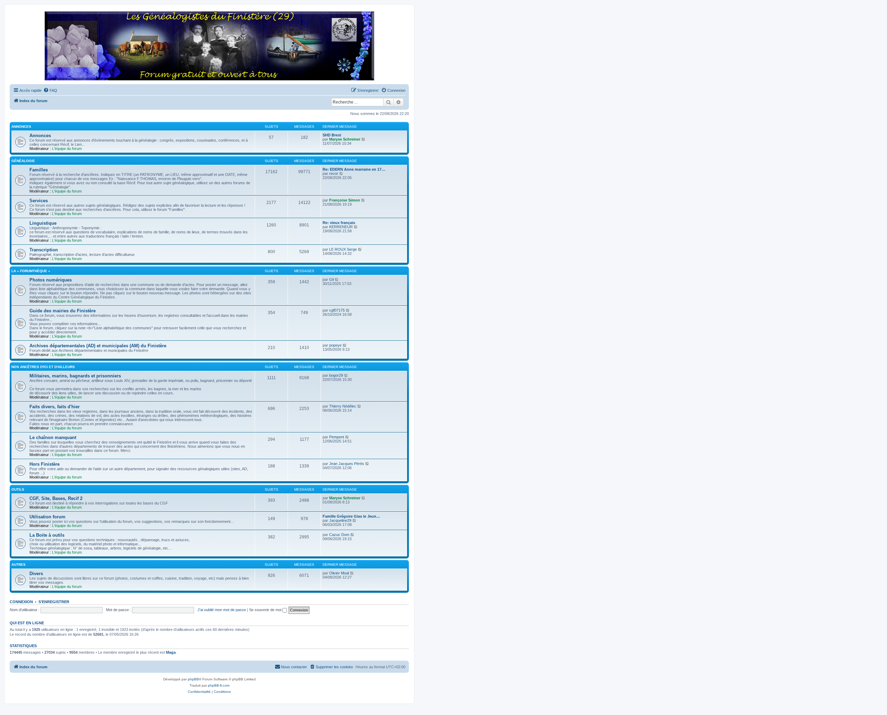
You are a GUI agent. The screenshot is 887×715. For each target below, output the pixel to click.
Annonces (21, 126)
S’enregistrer (53, 602)
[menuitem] (50, 90)
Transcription (43, 249)
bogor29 (336, 375)
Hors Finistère (44, 464)
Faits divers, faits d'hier (54, 406)
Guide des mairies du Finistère (62, 310)
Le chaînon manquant (52, 437)
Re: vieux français (339, 223)
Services (38, 200)
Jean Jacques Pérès (346, 464)
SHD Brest (332, 135)
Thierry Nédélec (342, 406)
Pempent (336, 437)
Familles (38, 169)
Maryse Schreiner (344, 139)
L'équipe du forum (67, 148)
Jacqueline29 (340, 520)
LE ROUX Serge (343, 249)
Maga (171, 652)
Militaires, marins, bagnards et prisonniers (75, 375)
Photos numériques (50, 280)
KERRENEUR (341, 227)
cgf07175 (337, 310)
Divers (36, 573)
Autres (18, 564)
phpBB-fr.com (218, 685)
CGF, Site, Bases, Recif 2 (55, 498)
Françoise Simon (344, 200)
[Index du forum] (209, 46)
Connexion (21, 602)
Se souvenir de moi (265, 610)
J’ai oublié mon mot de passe (221, 610)
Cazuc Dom (339, 535)
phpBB (193, 679)
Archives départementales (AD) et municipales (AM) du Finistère (97, 345)
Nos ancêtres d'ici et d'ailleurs (43, 367)
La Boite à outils (46, 535)
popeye (335, 345)
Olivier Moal (339, 573)
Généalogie (23, 161)
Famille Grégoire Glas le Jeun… (351, 516)
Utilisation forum (47, 516)
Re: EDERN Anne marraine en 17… (354, 169)
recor (333, 173)
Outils (17, 489)
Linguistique (42, 223)
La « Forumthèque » (30, 271)
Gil (331, 279)
